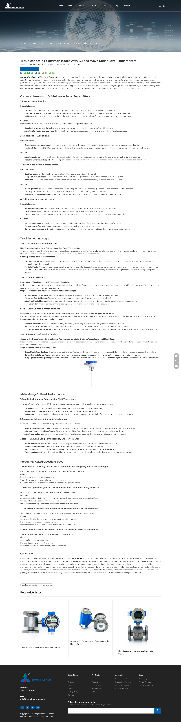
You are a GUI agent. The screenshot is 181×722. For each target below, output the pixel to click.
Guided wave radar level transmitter (37, 585)
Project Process (145, 682)
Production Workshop (123, 682)
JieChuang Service (146, 679)
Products (71, 6)
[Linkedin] (27, 707)
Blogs (116, 6)
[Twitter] (33, 707)
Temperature (96, 688)
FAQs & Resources (146, 685)
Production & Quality (123, 685)
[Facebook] (22, 707)
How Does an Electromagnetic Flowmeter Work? (136, 652)
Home (60, 6)
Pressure (95, 682)
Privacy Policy (73, 692)
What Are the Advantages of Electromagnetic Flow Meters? (89, 642)
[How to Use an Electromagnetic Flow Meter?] (42, 622)
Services (107, 6)
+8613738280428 (28, 690)
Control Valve (96, 685)
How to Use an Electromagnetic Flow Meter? (41, 648)
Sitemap (71, 695)
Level (94, 692)
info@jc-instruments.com (32, 699)
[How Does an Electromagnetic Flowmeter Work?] (139, 624)
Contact (126, 6)
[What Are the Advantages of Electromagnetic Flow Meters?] (90, 619)
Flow (93, 679)
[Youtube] (38, 707)
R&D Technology (121, 688)
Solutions (95, 6)
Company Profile (121, 679)
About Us (83, 6)
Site (78, 64)
